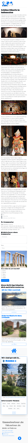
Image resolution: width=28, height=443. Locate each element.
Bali (11, 218)
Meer (4, 406)
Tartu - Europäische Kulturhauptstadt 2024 (15, 397)
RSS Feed (5, 434)
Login (14, 412)
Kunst (14, 218)
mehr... (18, 408)
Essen (24, 406)
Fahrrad (4, 272)
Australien (10, 408)
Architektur (19, 406)
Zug (7, 406)
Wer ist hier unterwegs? (7, 430)
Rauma (10, 360)
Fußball (4, 277)
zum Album (14, 344)
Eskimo (4, 271)
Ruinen (18, 403)
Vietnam (4, 403)
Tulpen (4, 274)
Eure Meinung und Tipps (7, 432)
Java (9, 218)
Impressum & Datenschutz (8, 435)
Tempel (4, 276)
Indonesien (5, 218)
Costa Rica (23, 403)
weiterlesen (14, 312)
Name (2, 245)
